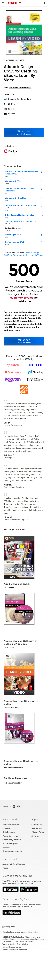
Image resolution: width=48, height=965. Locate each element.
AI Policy (35, 836)
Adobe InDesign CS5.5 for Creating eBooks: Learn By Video (23, 253)
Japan (5, 868)
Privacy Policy (38, 832)
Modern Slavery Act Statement (14, 950)
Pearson (12, 114)
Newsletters (37, 828)
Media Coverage (10, 836)
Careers (6, 828)
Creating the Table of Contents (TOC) (22, 222)
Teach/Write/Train (10, 824)
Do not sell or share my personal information (20, 932)
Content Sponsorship (12, 851)
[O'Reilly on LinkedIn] (14, 806)
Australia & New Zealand (13, 864)
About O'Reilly (10, 819)
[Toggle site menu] (3, 3)
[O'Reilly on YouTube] (18, 806)
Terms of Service (9, 944)
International (9, 859)
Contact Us (37, 824)
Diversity (6, 847)
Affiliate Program (10, 843)
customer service (21, 297)
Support (36, 819)
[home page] (14, 3)
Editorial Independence (11, 947)
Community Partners (11, 839)
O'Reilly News (8, 832)
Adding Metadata (13, 229)
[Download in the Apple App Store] (10, 891)
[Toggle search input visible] (45, 3)
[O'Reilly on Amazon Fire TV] (11, 914)
